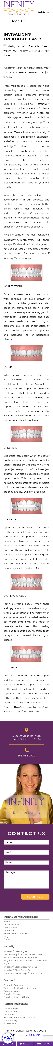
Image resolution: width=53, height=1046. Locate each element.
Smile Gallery (10, 1011)
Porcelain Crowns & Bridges (17, 997)
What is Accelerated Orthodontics (20, 957)
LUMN (32, 1035)
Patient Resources (16, 1003)
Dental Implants (12, 991)
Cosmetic (10, 980)
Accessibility (10, 1023)
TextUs (26, 1043)
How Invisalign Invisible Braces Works (23, 954)
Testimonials (10, 1014)
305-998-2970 (26, 755)
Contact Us (9, 939)
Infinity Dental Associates (21, 916)
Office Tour (9, 930)
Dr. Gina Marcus (11, 924)
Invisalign (10, 946)
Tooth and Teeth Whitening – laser (20, 988)
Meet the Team (11, 927)
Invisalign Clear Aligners (16, 951)
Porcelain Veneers (12, 994)
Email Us (45, 1043)
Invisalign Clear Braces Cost (18, 970)
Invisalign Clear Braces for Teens (20, 967)
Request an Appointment (16, 933)
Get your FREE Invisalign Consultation (23, 973)
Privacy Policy (11, 1020)
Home (7, 921)
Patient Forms (11, 1008)
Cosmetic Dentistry (13, 985)
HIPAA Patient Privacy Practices (19, 1017)
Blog (6, 936)
